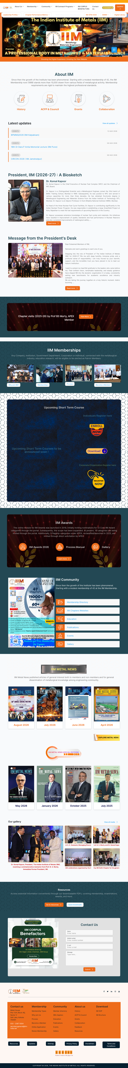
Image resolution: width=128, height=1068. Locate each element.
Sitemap (51, 1044)
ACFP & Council (80, 1015)
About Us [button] (18, 6)
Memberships (43, 385)
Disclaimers (89, 1044)
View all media (109, 822)
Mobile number (71, 938)
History (77, 1011)
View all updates (108, 123)
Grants (77, 1019)
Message (69, 952)
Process (70, 384)
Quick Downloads (75, 905)
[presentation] (9, 38)
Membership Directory (77, 602)
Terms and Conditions (111, 1045)
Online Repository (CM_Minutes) (68, 15)
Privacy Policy (71, 1044)
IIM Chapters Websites (77, 610)
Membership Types (39, 1011)
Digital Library (119, 15)
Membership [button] (32, 6)
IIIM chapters (58, 1015)
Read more (52, 223)
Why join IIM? (14, 385)
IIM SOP (99, 1011)
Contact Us (95, 7)
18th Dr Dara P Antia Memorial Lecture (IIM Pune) (34, 147)
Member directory (60, 1011)
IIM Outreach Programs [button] (64, 6)
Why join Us (36, 1015)
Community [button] (46, 6)
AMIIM (104, 15)
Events (16, 131)
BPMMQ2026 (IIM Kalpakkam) (25, 135)
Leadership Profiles (10, 15)
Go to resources (52, 905)
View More (85, 317)
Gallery (70, 644)
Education (71, 619)
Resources (78, 1031)
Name (69, 931)
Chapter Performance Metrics (36, 15)
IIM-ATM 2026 (91, 15)
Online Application (39, 1027)
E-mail (69, 945)
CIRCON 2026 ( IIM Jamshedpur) (26, 159)
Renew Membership (39, 1031)
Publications (73, 627)
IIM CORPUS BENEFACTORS (83, 7)
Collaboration (80, 1023)
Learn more (62, 559)
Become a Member (103, 385)
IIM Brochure (101, 1015)
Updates (120, 6)
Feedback (78, 1027)
